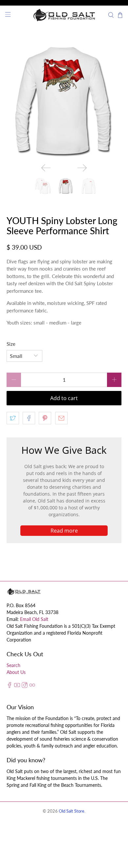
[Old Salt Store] (64, 15)
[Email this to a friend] (61, 418)
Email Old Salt (34, 619)
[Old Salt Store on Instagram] (25, 686)
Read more (64, 530)
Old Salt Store (71, 811)
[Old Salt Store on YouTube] (17, 686)
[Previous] (46, 168)
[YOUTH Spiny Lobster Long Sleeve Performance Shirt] (64, 101)
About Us (16, 672)
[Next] (82, 168)
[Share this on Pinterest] (45, 418)
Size (11, 344)
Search (13, 665)
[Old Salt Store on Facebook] (9, 686)
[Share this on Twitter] (13, 418)
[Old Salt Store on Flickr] (32, 686)
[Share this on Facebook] (29, 418)
